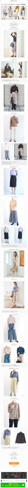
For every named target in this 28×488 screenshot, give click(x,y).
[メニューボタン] (1, 1)
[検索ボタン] (27, 1)
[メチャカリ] (14, 1)
